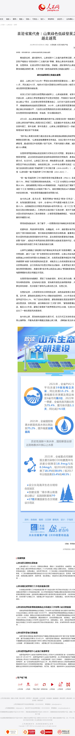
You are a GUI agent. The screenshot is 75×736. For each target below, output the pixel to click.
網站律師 (69, 698)
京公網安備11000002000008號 (43, 720)
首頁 (1, 19)
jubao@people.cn (56, 704)
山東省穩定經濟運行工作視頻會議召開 (32, 586)
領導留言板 (44, 689)
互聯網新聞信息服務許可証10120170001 (12, 712)
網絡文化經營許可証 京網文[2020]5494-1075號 (38, 718)
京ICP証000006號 (28, 720)
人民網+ (28, 689)
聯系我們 (40, 700)
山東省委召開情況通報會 (27, 563)
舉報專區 (51, 19)
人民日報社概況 (5, 698)
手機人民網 (36, 689)
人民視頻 (52, 689)
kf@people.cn (20, 708)
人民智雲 (60, 689)
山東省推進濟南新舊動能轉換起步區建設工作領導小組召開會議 (43, 607)
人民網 (2, 24)
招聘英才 (29, 698)
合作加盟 (42, 698)
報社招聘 (22, 698)
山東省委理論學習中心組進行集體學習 (32, 651)
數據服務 (55, 698)
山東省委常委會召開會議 (27, 633)
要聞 (15, 24)
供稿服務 (49, 698)
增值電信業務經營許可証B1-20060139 (37, 712)
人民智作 (68, 689)
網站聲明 (62, 698)
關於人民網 (14, 698)
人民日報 (20, 689)
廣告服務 (35, 698)
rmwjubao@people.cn (64, 708)
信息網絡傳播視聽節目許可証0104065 (11, 718)
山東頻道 (9, 24)
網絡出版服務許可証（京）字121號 (63, 718)
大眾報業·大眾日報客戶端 (59, 45)
